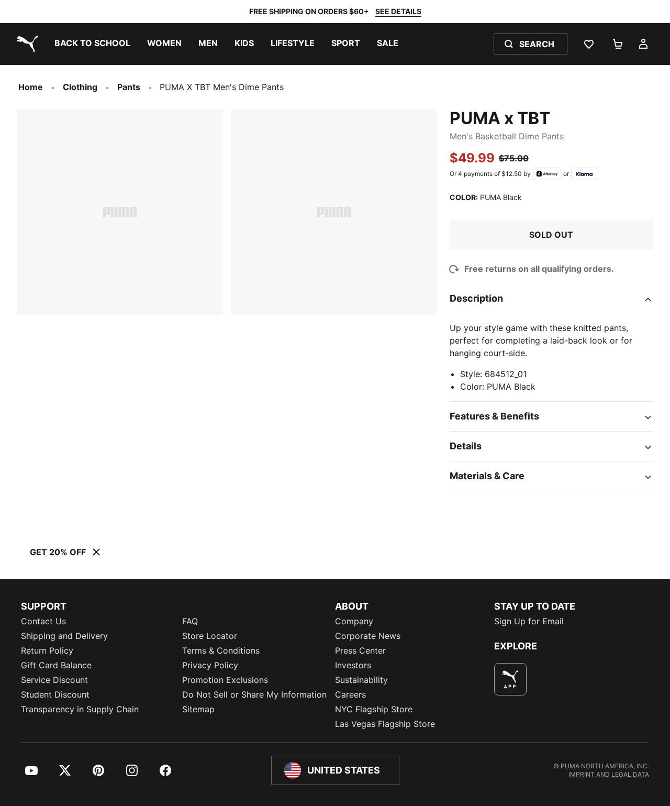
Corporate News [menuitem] (367, 636)
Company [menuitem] (354, 621)
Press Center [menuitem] (360, 650)
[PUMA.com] (25, 44)
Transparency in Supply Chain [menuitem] (80, 709)
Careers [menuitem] (350, 694)
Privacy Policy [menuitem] (210, 665)
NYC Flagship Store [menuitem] (373, 709)
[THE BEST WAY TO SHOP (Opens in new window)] (510, 679)
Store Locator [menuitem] (209, 636)
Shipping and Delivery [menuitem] (64, 636)
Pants (128, 87)
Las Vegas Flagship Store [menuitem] (385, 724)
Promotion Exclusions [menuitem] (225, 680)
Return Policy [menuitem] (47, 650)
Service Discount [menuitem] (54, 680)
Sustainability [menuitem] (361, 680)
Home (30, 87)
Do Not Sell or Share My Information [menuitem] (254, 694)
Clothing (80, 87)
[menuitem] (92, 44)
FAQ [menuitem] (190, 621)
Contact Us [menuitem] (43, 621)
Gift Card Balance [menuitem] (56, 665)
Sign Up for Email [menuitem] (529, 621)
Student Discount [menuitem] (55, 694)
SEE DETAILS (398, 11)
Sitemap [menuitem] (198, 709)
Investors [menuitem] (353, 665)
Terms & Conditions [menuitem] (221, 650)
